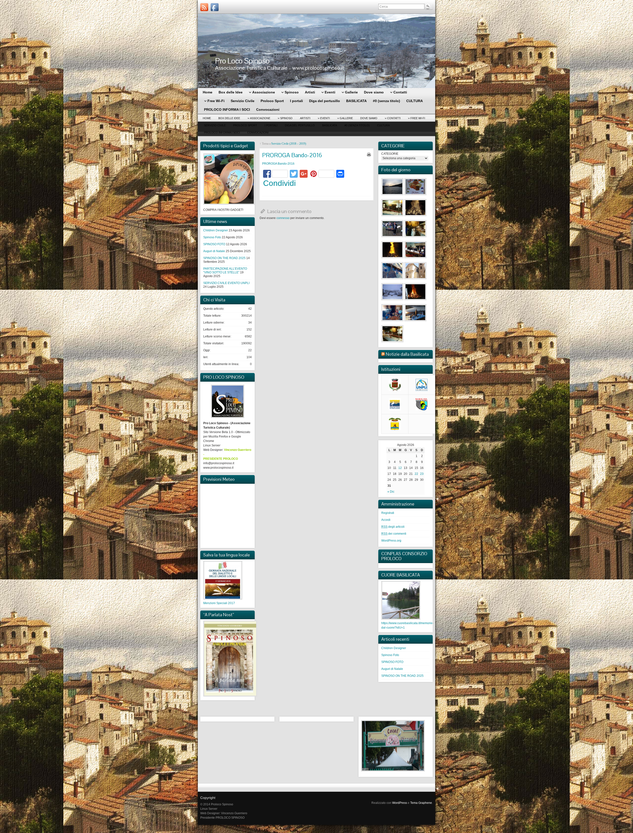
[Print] (340, 174)
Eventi (325, 118)
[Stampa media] (369, 154)
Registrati (387, 513)
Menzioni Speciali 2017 (219, 603)
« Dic (390, 491)
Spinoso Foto (212, 237)
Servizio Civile (215, 125)
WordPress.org (391, 540)
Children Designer (215, 230)
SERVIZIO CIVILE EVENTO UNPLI (226, 283)
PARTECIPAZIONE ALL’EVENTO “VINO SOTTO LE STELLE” (225, 270)
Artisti (305, 118)
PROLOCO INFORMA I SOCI (222, 132)
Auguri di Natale (214, 251)
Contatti (394, 118)
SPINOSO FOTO (214, 244)
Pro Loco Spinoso (242, 61)
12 (400, 468)
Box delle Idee (229, 118)
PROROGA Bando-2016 (278, 163)
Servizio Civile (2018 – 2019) (288, 143)
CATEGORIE (389, 153)
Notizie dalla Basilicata (407, 354)
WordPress (399, 803)
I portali (271, 125)
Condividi (279, 183)
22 (416, 474)
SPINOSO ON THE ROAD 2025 (224, 258)
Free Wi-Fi (417, 118)
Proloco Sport (245, 125)
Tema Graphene (421, 803)
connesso (283, 218)
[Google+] (304, 174)
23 (422, 474)
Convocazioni (258, 132)
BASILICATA (329, 125)
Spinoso (286, 118)
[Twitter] (294, 174)
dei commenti (393, 533)
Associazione (260, 118)
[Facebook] (215, 7)
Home (207, 118)
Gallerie (346, 118)
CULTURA (383, 125)
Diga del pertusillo (300, 125)
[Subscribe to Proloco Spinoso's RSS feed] (204, 7)
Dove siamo (368, 118)
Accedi (385, 520)
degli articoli (393, 526)
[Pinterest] (322, 174)
